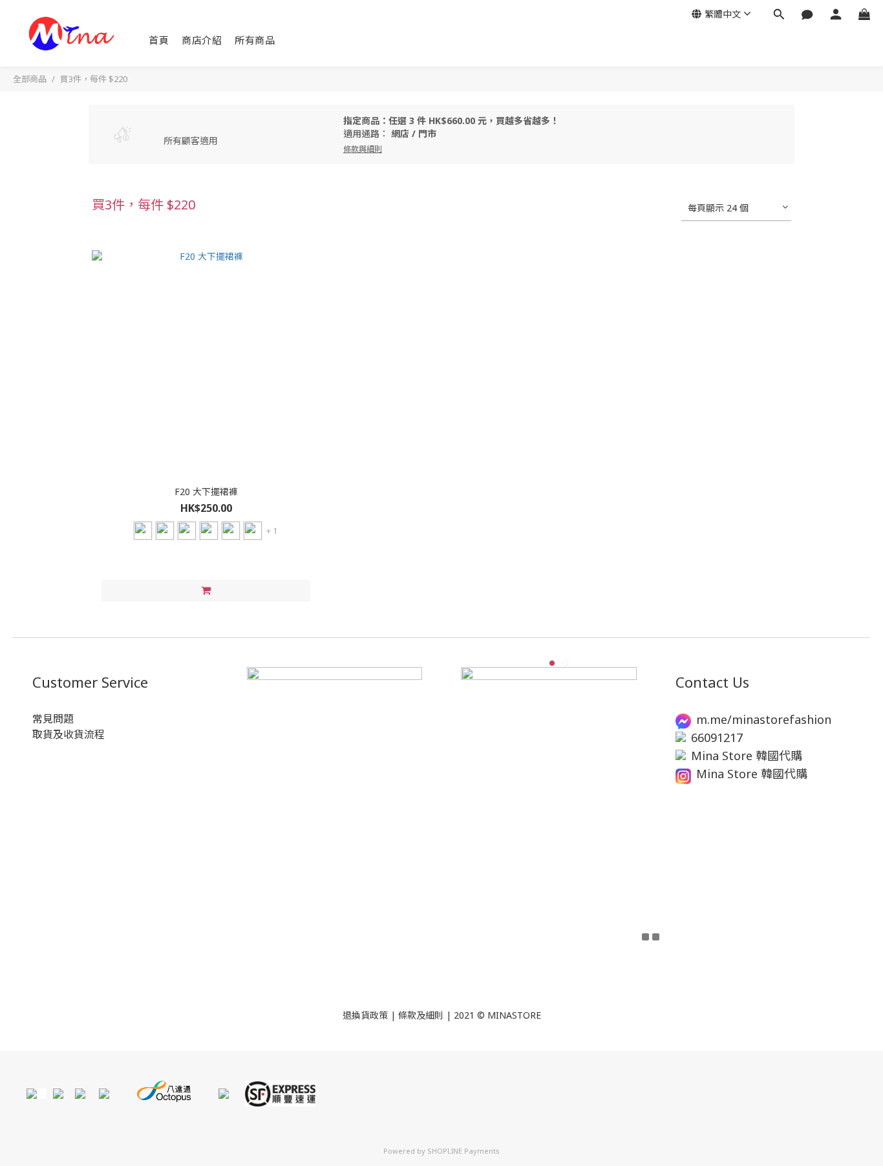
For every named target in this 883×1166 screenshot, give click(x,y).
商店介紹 (202, 40)
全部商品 (30, 79)
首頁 (159, 40)
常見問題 (53, 719)
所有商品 (255, 40)
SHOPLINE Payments (463, 1151)
